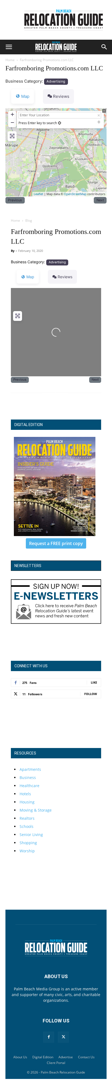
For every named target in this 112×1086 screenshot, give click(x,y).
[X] (63, 1037)
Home (10, 60)
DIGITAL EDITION (28, 425)
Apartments (30, 769)
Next (100, 200)
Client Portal (56, 1062)
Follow (90, 694)
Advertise (65, 1057)
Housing (27, 802)
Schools (26, 826)
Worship (27, 850)
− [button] (12, 122)
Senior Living (31, 834)
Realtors (27, 818)
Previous (15, 200)
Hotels (25, 793)
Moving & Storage (36, 810)
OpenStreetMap (75, 194)
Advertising (55, 81)
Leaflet (38, 194)
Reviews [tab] (61, 96)
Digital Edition (42, 1057)
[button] (8, 47)
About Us (20, 1057)
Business (28, 777)
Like (94, 682)
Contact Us (86, 1057)
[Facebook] (48, 1037)
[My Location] (59, 123)
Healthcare (29, 785)
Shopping (28, 842)
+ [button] (12, 114)
